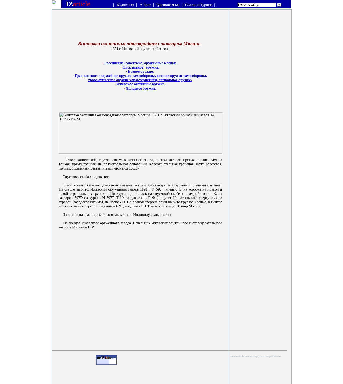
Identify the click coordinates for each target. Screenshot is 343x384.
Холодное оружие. (141, 88)
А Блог (145, 5)
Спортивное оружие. (140, 67)
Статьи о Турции (198, 5)
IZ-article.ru (125, 5)
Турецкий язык (168, 5)
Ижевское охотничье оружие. (140, 84)
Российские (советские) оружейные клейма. (141, 63)
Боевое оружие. (140, 71)
